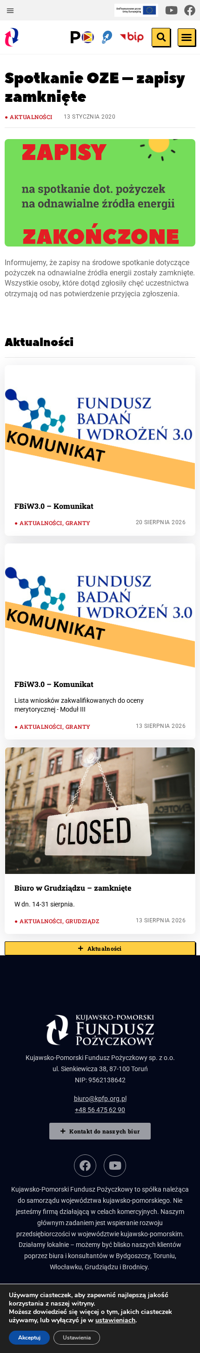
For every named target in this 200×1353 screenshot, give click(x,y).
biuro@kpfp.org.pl (100, 1098)
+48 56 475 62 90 (100, 1109)
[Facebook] (189, 10)
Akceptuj (29, 1337)
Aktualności (31, 116)
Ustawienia (77, 1337)
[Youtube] (171, 10)
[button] (10, 10)
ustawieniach (115, 1320)
